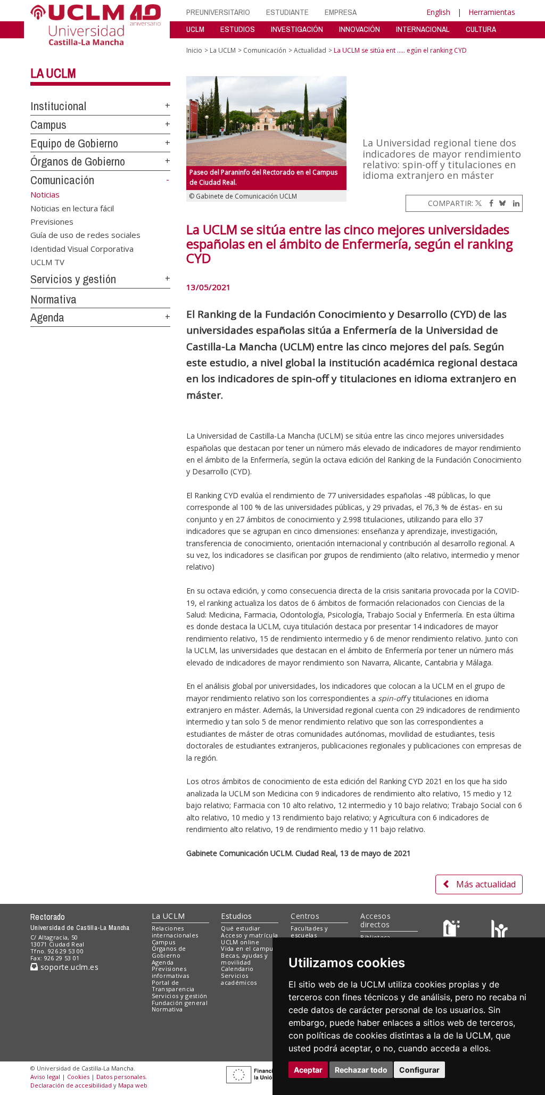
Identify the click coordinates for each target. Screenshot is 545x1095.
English (438, 12)
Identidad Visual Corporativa (82, 248)
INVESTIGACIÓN (297, 29)
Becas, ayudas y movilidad (244, 958)
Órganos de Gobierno (77, 161)
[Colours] (499, 931)
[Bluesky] (501, 203)
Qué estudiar (240, 928)
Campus (48, 125)
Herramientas (491, 12)
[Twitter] (478, 203)
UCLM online (240, 942)
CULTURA (481, 29)
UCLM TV (47, 262)
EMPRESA (341, 12)
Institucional (58, 106)
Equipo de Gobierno (74, 143)
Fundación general (180, 1003)
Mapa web (132, 1085)
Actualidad (310, 50)
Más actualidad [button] (486, 884)
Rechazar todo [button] (361, 1069)
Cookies (78, 1077)
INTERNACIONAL (423, 29)
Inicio (194, 50)
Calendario (237, 969)
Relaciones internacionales (175, 931)
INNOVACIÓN (359, 29)
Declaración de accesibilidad (71, 1085)
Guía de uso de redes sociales (85, 234)
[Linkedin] (513, 203)
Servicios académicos (239, 978)
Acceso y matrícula (249, 935)
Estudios (236, 916)
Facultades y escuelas (309, 931)
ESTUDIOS (237, 29)
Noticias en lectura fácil (72, 207)
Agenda (47, 317)
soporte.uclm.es (68, 967)
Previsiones (51, 221)
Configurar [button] (419, 1069)
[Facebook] (488, 203)
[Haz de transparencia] (453, 931)
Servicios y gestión (73, 279)
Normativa (53, 299)
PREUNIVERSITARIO (218, 12)
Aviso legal (45, 1077)
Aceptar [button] (308, 1069)
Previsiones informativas (170, 972)
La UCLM (53, 72)
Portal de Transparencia (173, 985)
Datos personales (120, 1077)
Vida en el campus (248, 948)
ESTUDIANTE (287, 12)
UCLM (195, 29)
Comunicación (62, 180)
